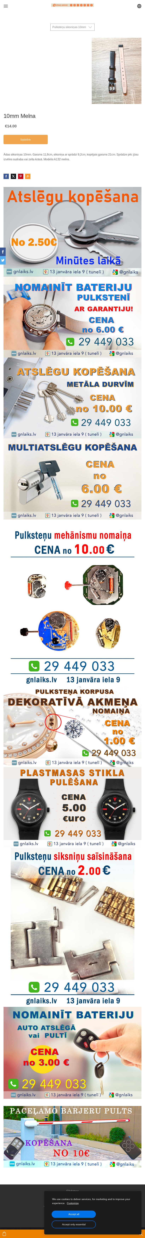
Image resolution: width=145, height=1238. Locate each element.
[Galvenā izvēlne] (6, 6)
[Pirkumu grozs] (4, 1234)
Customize (73, 1203)
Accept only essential (74, 1224)
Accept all (73, 1214)
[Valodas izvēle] (139, 6)
